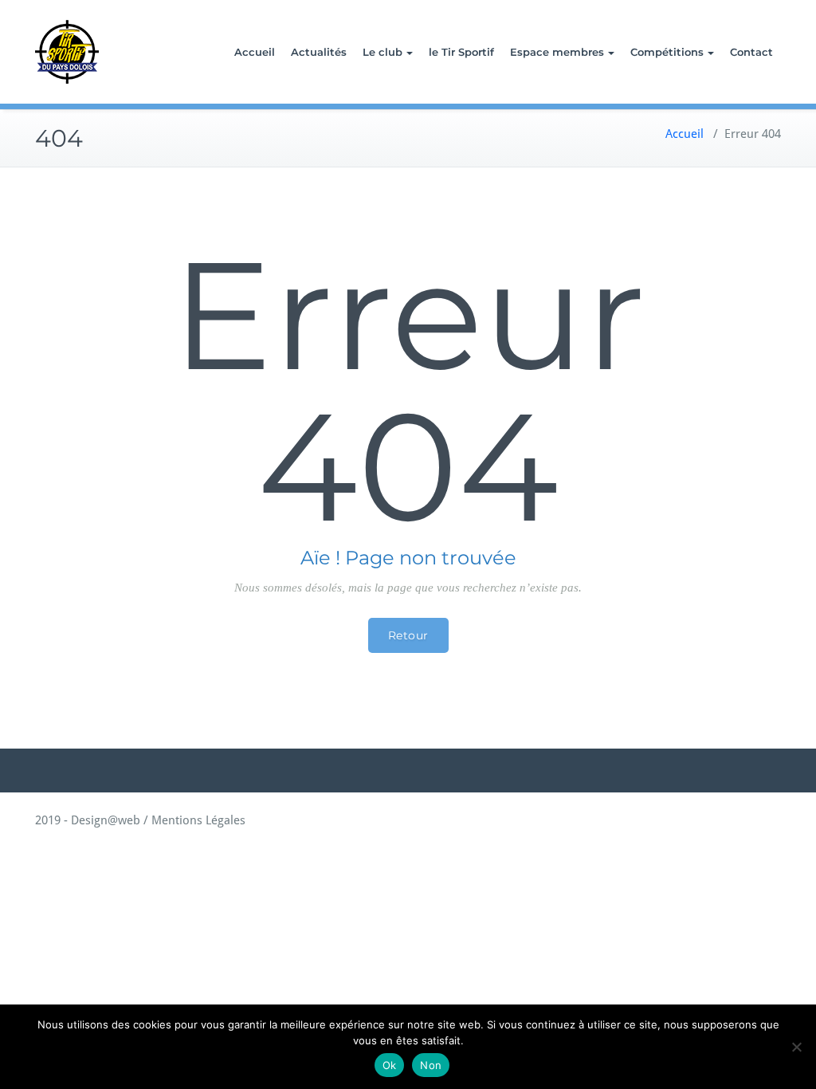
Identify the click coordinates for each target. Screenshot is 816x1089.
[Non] (796, 1047)
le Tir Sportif (461, 51)
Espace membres (557, 51)
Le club (382, 51)
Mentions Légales (198, 820)
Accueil (254, 51)
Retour (408, 635)
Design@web (104, 820)
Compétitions (667, 51)
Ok (389, 1065)
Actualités (319, 51)
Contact (751, 51)
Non (430, 1065)
